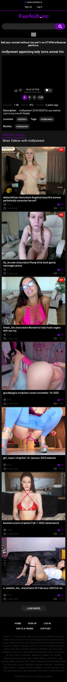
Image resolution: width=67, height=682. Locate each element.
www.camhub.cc (34, 2)
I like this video (16, 90)
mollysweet (47, 119)
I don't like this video (20, 90)
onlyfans (22, 119)
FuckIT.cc (30, 676)
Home (18, 623)
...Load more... (33, 608)
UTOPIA (49, 42)
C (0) (40, 97)
